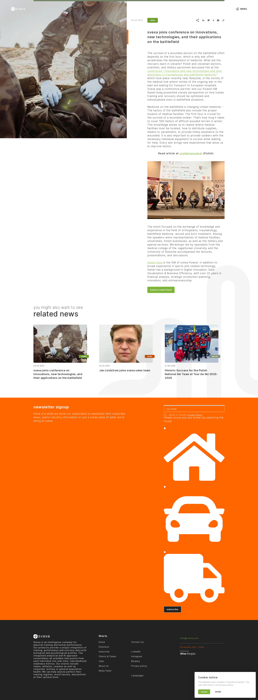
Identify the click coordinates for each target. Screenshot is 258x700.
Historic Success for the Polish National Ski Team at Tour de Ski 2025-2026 (191, 374)
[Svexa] (18, 9)
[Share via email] (218, 20)
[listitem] (186, 153)
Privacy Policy (194, 415)
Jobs (101, 661)
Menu (243, 9)
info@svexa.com (189, 638)
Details (218, 692)
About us (104, 666)
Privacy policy (139, 666)
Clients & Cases (107, 656)
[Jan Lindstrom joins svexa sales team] (126, 344)
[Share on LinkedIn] (203, 20)
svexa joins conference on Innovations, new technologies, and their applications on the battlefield (57, 374)
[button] (223, 20)
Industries (104, 651)
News (152, 20)
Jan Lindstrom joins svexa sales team (124, 370)
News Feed (105, 670)
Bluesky (135, 661)
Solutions (104, 647)
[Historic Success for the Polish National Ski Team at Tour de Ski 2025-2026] (191, 344)
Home (102, 642)
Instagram (136, 656)
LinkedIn (136, 651)
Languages (137, 675)
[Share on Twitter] (208, 20)
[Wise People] (187, 654)
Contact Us (137, 642)
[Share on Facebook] (213, 20)
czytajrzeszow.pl (190, 153)
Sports (215, 356)
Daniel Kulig (155, 262)
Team (149, 356)
